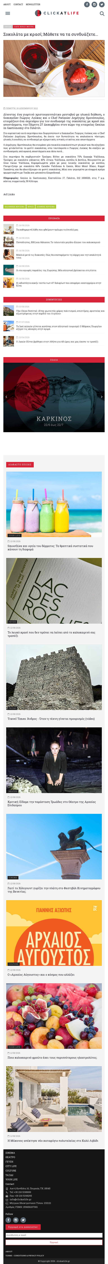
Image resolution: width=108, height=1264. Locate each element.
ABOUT (7, 4)
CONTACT (18, 4)
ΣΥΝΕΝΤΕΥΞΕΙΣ (54, 299)
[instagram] (94, 4)
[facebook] (87, 4)
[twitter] (102, 4)
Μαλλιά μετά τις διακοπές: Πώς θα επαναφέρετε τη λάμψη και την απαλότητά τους (58, 256)
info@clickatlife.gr (20, 1199)
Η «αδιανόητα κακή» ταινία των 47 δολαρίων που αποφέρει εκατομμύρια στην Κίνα (58, 284)
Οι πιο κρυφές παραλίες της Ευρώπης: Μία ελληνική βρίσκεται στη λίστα (56, 270)
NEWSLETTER (33, 4)
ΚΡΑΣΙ (31, 206)
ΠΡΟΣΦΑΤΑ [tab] (54, 218)
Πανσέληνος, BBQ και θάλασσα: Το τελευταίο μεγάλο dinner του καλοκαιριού (58, 242)
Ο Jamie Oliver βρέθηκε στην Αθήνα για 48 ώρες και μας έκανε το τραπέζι (57, 341)
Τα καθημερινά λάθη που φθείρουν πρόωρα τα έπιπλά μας (47, 229)
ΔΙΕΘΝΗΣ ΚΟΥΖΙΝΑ (46, 206)
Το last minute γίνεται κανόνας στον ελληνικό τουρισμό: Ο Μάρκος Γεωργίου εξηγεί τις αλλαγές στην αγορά (59, 327)
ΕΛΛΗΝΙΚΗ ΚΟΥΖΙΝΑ (14, 206)
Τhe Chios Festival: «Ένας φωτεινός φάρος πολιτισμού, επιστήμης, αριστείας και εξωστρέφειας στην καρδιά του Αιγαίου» (60, 312)
